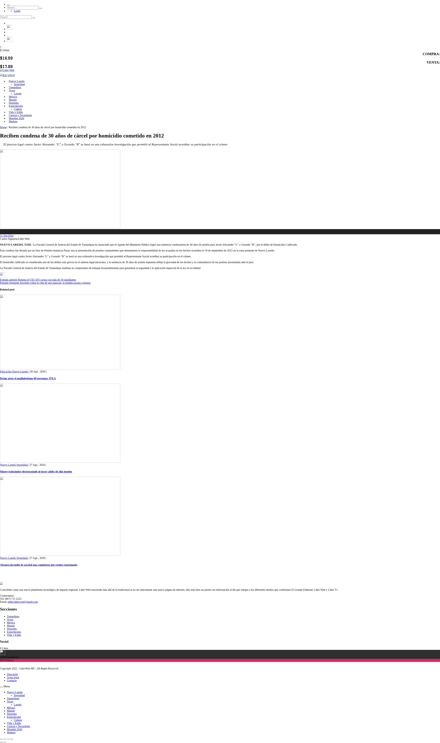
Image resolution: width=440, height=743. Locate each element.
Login (17, 10)
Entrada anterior (8, 279)
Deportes (12, 628)
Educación (6, 371)
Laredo (17, 704)
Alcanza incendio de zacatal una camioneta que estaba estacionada (38, 564)
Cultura (18, 720)
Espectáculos (16, 105)
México (11, 622)
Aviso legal (13, 677)
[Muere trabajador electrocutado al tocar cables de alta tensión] (60, 461)
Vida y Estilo (14, 635)
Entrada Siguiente (9, 282)
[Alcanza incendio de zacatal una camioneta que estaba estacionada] (60, 554)
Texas (12, 90)
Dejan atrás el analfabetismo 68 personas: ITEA (28, 378)
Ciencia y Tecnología (18, 726)
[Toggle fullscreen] (8, 739)
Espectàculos (14, 631)
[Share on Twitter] (2, 276)
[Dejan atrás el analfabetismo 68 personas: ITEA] (60, 368)
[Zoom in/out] (11, 739)
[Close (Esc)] (1, 739)
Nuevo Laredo (17, 81)
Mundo (11, 625)
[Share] (4, 739)
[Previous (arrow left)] (1, 742)
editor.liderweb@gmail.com (23, 601)
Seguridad (22, 464)
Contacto (12, 680)
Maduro (13, 121)
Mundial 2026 (14, 729)
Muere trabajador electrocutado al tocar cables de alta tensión (36, 471)
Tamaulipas (13, 616)
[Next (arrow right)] (4, 742)
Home (3, 127)
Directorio (12, 674)
